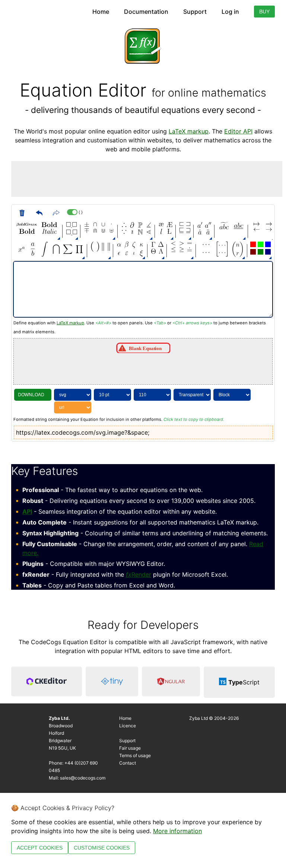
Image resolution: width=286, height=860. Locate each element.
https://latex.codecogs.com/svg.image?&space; (82, 432)
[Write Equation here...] (143, 289)
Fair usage (130, 748)
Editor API (238, 131)
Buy (264, 12)
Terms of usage (135, 755)
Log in (230, 11)
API (27, 511)
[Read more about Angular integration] (171, 682)
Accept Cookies (40, 848)
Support (195, 11)
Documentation (146, 11)
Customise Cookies (102, 848)
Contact (127, 763)
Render (138, 574)
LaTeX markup (189, 131)
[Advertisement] (146, 178)
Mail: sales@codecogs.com (77, 778)
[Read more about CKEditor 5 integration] (46, 682)
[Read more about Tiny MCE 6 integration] (112, 682)
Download (31, 394)
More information (177, 831)
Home (100, 11)
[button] (26, 224)
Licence (127, 725)
